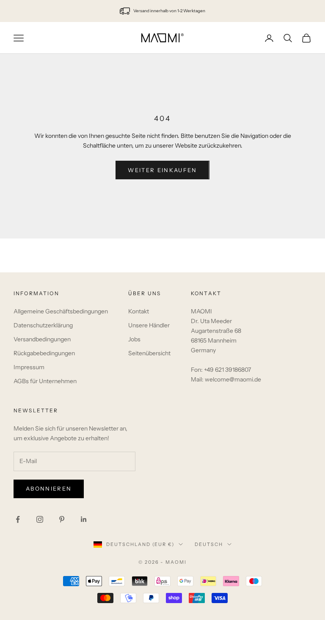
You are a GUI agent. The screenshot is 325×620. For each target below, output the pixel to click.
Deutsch (209, 544)
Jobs (134, 339)
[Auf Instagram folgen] (40, 519)
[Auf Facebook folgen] (18, 519)
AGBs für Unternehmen (45, 381)
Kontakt (138, 311)
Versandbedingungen (42, 339)
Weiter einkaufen (162, 170)
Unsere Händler (149, 325)
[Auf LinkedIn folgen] (84, 519)
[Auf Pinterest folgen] (62, 519)
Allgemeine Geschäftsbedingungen (61, 311)
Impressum (29, 367)
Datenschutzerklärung (43, 325)
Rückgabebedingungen (44, 353)
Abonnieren (49, 488)
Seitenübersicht (149, 353)
